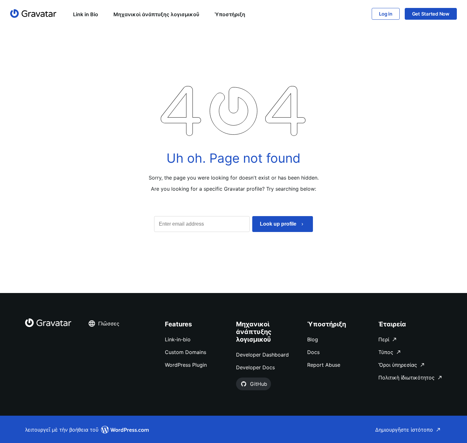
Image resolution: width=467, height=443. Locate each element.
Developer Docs (255, 367)
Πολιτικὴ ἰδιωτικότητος (406, 377)
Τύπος (385, 352)
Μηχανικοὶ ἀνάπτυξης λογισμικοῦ (156, 14)
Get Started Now (431, 14)
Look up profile (278, 224)
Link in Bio (85, 14)
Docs (313, 352)
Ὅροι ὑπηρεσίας (397, 365)
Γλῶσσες (108, 323)
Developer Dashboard (262, 354)
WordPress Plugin (186, 365)
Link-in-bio (178, 339)
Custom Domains (185, 352)
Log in (385, 14)
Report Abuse (323, 365)
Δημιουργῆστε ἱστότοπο (404, 429)
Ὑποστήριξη (229, 14)
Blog (312, 339)
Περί (383, 339)
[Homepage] (33, 13)
